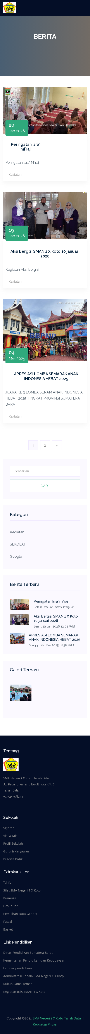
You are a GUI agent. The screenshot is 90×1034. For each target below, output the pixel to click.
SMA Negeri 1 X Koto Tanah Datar (57, 1018)
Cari (45, 486)
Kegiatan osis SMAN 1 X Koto (24, 992)
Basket (8, 929)
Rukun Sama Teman (18, 984)
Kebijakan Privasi (45, 1024)
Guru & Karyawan (16, 851)
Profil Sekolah (13, 843)
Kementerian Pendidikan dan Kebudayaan (34, 960)
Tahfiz (7, 882)
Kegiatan (15, 174)
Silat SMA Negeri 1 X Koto (21, 890)
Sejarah (8, 828)
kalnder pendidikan (17, 968)
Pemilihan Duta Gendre (20, 914)
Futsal (7, 921)
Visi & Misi (10, 836)
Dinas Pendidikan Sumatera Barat (28, 952)
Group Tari (11, 906)
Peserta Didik (12, 859)
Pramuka (9, 898)
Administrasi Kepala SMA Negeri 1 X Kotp (33, 976)
